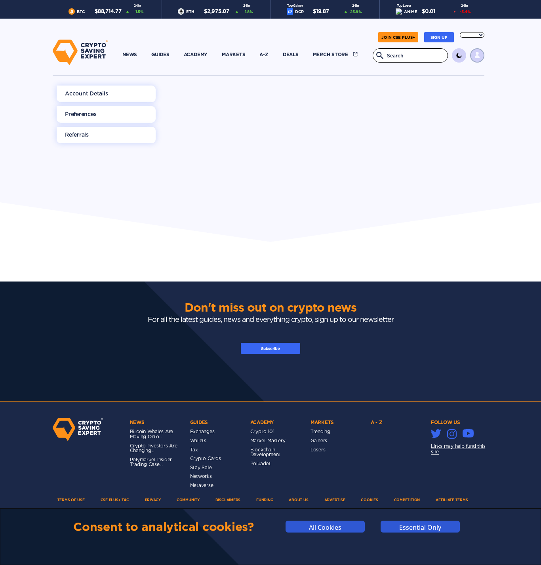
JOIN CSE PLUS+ (398, 37)
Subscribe (270, 348)
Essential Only (420, 527)
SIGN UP (439, 37)
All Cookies (325, 527)
